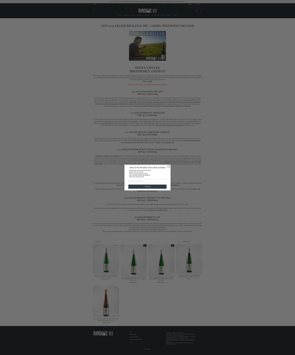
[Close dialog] (168, 166)
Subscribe (147, 186)
